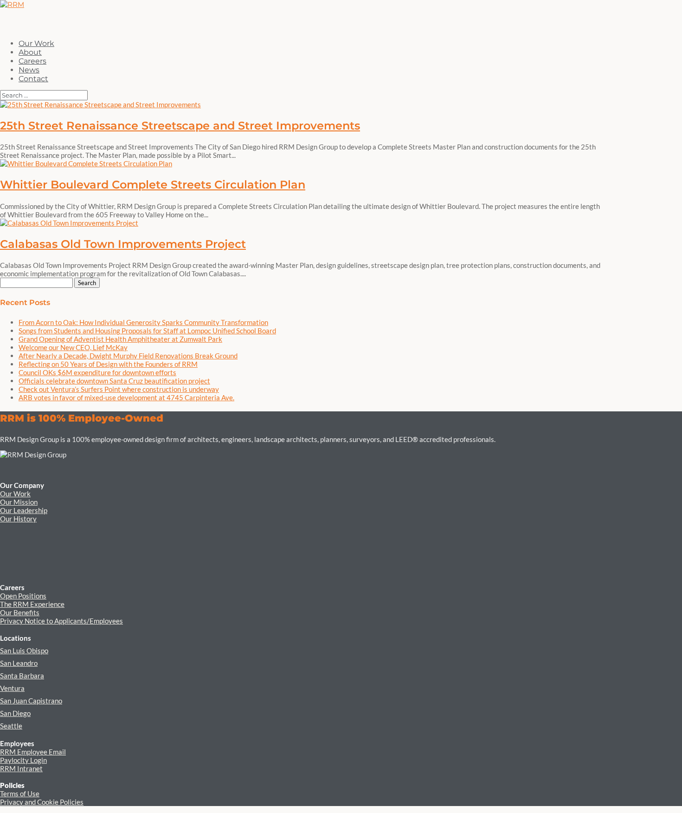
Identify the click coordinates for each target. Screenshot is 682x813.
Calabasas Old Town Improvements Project (123, 244)
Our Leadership (23, 510)
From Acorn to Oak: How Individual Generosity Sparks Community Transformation (143, 322)
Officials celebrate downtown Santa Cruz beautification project (114, 381)
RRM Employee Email (33, 752)
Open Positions (23, 596)
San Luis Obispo (24, 650)
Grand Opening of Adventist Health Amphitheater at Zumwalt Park (120, 339)
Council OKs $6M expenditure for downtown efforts (97, 372)
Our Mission (19, 502)
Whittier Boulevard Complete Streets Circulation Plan (152, 184)
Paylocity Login (23, 760)
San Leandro (19, 663)
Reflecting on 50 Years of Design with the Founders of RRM (108, 364)
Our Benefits (19, 612)
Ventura (12, 688)
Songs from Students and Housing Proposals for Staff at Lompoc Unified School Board (147, 330)
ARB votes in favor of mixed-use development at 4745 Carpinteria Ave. (126, 397)
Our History (18, 518)
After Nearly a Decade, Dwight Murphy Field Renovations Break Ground (128, 355)
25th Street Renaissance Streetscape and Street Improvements (180, 125)
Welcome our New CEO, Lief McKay (73, 347)
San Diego (15, 713)
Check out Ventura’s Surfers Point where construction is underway (119, 389)
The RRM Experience (32, 604)
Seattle (11, 726)
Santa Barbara (22, 675)
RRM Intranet (21, 768)
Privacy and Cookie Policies (42, 802)
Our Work (15, 493)
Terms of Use (19, 793)
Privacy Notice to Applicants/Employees (61, 621)
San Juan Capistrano (31, 700)
